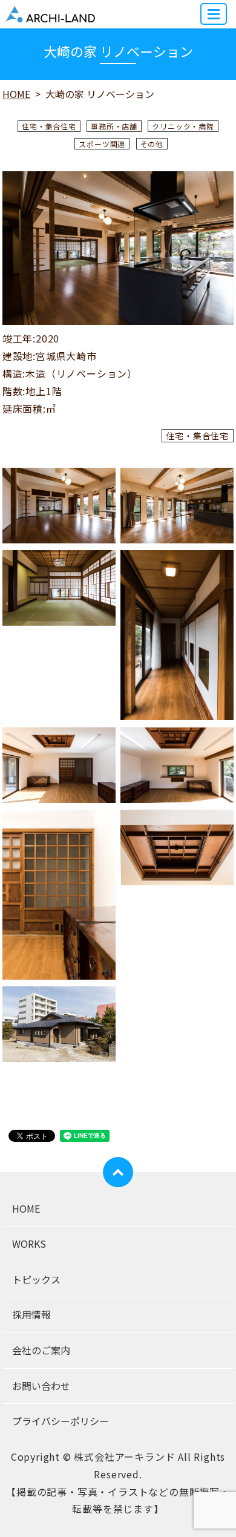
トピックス (36, 1279)
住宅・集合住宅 (49, 126)
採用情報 (31, 1314)
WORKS (29, 1243)
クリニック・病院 (183, 126)
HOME (16, 94)
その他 (151, 144)
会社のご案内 (41, 1350)
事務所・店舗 (114, 126)
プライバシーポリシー (60, 1421)
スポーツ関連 (102, 144)
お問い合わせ (41, 1385)
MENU (213, 14)
